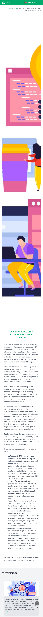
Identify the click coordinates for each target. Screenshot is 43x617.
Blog (15, 8)
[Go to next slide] (37, 603)
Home (10, 8)
